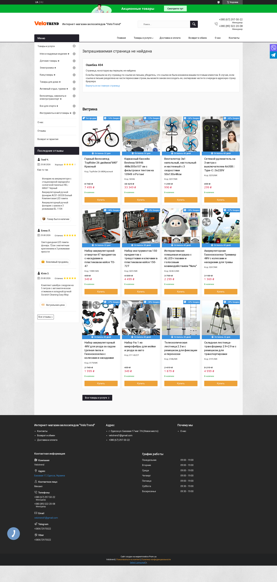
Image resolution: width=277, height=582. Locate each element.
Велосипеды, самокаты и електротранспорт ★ (53, 97)
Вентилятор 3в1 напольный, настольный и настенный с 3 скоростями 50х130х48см (180, 166)
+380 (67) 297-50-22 (119, 440)
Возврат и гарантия (48, 139)
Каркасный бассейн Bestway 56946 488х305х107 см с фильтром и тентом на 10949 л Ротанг (139, 166)
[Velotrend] (47, 24)
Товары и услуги (142, 38)
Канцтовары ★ (48, 75)
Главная (121, 38)
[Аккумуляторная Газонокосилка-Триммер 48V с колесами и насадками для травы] (221, 227)
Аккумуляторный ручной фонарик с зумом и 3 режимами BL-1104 (55, 205)
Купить (101, 200)
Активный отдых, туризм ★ (54, 88)
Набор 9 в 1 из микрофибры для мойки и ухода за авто (140, 346)
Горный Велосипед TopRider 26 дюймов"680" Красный (100, 162)
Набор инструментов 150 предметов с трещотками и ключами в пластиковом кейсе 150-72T (141, 258)
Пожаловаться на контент (128, 559)
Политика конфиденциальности (156, 559)
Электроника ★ (48, 67)
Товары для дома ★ (50, 82)
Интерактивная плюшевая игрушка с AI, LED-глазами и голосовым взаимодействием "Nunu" (180, 258)
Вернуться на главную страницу (103, 85)
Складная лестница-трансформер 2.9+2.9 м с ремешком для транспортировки (220, 348)
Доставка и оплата (169, 38)
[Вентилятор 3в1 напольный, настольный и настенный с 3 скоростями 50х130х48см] (181, 136)
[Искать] (194, 24)
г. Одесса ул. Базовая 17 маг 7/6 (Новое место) (133, 431)
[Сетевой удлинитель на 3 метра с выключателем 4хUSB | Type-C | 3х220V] (221, 136)
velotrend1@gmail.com (120, 435)
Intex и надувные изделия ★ (55, 53)
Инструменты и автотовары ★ (56, 113)
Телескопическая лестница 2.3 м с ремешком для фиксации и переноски (180, 348)
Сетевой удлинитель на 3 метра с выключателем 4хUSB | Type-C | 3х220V (219, 164)
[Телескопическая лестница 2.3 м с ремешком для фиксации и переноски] (181, 319)
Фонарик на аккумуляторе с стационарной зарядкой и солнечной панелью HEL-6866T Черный (56, 183)
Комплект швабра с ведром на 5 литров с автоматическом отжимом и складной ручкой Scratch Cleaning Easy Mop (57, 290)
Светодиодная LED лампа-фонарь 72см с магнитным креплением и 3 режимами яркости (55, 247)
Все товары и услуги (96, 397)
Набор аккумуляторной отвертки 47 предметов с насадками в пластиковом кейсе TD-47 (100, 258)
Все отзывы (44, 317)
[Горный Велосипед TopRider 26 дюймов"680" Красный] (101, 136)
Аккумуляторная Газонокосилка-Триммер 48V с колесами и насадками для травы (220, 256)
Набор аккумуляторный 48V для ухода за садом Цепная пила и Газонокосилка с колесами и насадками (99, 350)
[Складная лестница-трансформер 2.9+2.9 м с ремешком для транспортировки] (221, 319)
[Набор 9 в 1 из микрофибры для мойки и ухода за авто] (141, 319)
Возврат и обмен (198, 38)
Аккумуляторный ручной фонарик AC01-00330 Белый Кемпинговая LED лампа (57, 195)
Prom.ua (152, 557)
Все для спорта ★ (49, 106)
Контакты (234, 38)
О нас (218, 38)
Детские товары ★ (50, 61)
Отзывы (42, 131)
